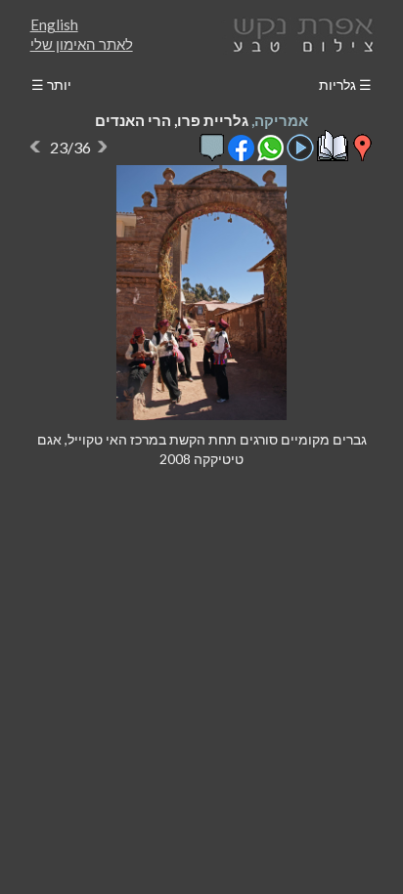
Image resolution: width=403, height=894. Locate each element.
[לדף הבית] (299, 33)
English (54, 24)
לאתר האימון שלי (81, 44)
